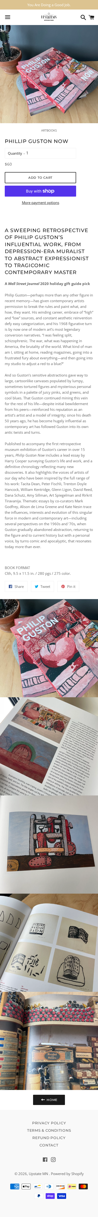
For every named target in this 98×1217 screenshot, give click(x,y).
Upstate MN (39, 1173)
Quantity (15, 153)
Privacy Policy (49, 1123)
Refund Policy (49, 1138)
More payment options (40, 202)
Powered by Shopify (67, 1173)
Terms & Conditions (49, 1130)
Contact (48, 1145)
